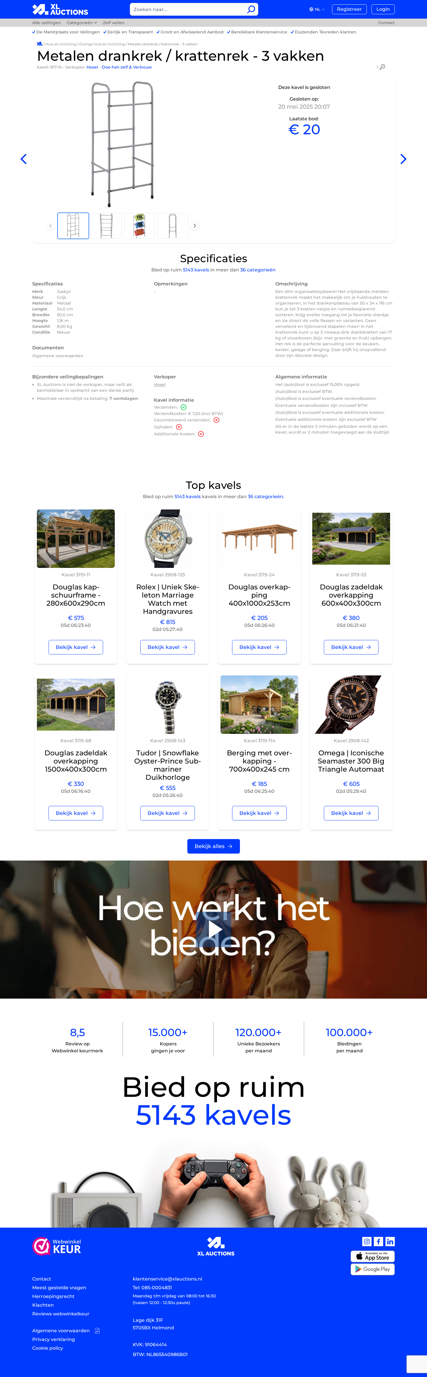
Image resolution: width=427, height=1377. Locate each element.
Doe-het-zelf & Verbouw (127, 67)
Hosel (93, 67)
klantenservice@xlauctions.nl (167, 1279)
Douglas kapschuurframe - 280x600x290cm (75, 595)
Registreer (349, 9)
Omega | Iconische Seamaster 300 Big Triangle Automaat (351, 761)
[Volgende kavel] (403, 159)
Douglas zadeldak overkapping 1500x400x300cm (75, 761)
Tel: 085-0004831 (152, 1287)
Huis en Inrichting (60, 44)
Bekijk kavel (72, 647)
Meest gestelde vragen (59, 1287)
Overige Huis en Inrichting (102, 44)
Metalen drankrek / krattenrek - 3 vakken (163, 44)
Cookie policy (47, 1348)
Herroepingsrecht (53, 1296)
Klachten (43, 1305)
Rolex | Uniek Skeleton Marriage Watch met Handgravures (167, 599)
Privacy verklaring (53, 1339)
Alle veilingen (47, 22)
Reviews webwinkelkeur (60, 1314)
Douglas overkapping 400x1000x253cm (259, 595)
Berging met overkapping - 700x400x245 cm (259, 761)
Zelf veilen (114, 22)
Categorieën (80, 22)
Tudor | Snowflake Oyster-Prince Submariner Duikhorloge (167, 765)
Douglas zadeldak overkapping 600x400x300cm (351, 595)
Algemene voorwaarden (57, 355)
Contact (386, 22)
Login (383, 9)
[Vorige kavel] (23, 159)
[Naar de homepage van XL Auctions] (60, 9)
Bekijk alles (210, 846)
